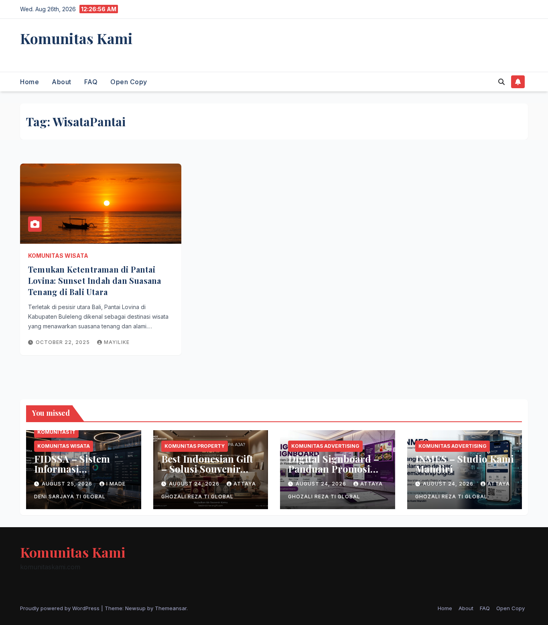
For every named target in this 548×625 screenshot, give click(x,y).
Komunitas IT (56, 432)
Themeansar (171, 608)
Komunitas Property (194, 446)
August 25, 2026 (68, 484)
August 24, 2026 (195, 484)
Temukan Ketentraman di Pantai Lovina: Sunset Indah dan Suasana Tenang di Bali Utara (94, 280)
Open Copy (128, 82)
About (61, 82)
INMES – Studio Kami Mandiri (464, 463)
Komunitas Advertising (325, 446)
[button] (501, 82)
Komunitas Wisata (58, 255)
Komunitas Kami (76, 38)
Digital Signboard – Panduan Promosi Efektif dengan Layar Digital (335, 473)
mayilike (117, 342)
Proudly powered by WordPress (60, 608)
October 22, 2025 (63, 342)
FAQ (91, 82)
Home (29, 82)
